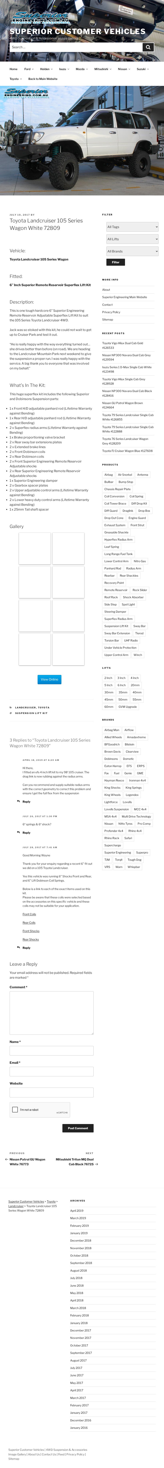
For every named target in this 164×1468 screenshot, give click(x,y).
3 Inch (121, 678)
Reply (26, 801)
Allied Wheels (113, 737)
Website (16, 1083)
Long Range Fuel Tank (118, 554)
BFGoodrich (112, 744)
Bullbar (108, 482)
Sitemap (107, 319)
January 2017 (78, 1412)
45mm (108, 699)
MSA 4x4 (110, 816)
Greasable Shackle (116, 532)
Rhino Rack (111, 838)
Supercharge (112, 845)
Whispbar (134, 867)
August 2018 (78, 1270)
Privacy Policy (111, 312)
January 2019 (79, 1233)
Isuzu (62, 69)
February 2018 (79, 1315)
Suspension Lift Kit (31, 713)
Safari (128, 838)
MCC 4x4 (140, 809)
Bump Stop (126, 482)
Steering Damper (115, 611)
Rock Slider (140, 590)
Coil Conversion (114, 496)
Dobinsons (111, 758)
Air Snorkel (125, 474)
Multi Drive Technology (136, 816)
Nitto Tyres (125, 823)
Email (15, 1063)
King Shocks (112, 787)
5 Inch (108, 685)
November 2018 (80, 1248)
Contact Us (49, 1454)
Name (15, 1042)
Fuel (116, 773)
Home (13, 69)
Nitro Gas (140, 561)
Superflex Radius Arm (118, 618)
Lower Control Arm (116, 561)
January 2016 (79, 1427)
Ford (27, 69)
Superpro (142, 852)
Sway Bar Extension (117, 633)
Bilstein (129, 744)
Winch (138, 655)
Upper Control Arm (116, 655)
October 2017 (79, 1345)
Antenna (142, 474)
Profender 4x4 (113, 831)
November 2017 (80, 1337)
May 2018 (76, 1293)
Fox (106, 773)
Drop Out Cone (113, 518)
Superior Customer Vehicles (78, 31)
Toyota (14, 78)
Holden (44, 69)
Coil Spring (136, 496)
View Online (49, 679)
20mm (135, 685)
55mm (137, 699)
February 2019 (79, 1225)
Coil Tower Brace (115, 503)
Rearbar (109, 575)
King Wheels (112, 794)
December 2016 (80, 1420)
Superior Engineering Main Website (124, 297)
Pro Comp (144, 823)
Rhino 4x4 (135, 831)
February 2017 (79, 1405)
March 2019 (78, 1218)
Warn (118, 867)
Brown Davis (112, 751)
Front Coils (29, 914)
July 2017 (76, 1367)
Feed (61, 1454)
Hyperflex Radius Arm (118, 539)
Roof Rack (111, 597)
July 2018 (76, 1278)
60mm (108, 706)
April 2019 (76, 1210)
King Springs (134, 787)
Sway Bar (139, 626)
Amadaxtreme (136, 737)
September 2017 (81, 1352)
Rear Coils (29, 922)
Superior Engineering (117, 852)
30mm (108, 692)
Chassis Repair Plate (117, 489)
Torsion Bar (111, 640)
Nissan (122, 69)
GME (140, 773)
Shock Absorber (133, 597)
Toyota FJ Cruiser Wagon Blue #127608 (127, 450)
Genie (128, 773)
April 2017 (76, 1390)
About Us (34, 1454)
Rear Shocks (31, 939)
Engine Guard (137, 518)
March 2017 (78, 1398)
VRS (107, 867)
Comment (18, 987)
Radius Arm (133, 568)
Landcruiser (25, 707)
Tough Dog (134, 859)
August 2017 (78, 1360)
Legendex (132, 794)
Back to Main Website (42, 78)
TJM (107, 859)
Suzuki (141, 69)
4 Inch (135, 678)
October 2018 (79, 1255)
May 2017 (76, 1383)
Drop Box (144, 510)
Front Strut (137, 525)
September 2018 (81, 1263)
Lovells (127, 802)
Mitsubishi (101, 69)
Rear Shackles (129, 575)
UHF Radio (131, 640)
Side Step (110, 604)
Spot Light (128, 604)
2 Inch (108, 678)
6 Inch (122, 685)
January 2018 (79, 1323)
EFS (129, 766)
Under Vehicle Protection (120, 647)
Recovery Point (114, 582)
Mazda (80, 69)
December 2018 (80, 1240)
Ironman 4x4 (137, 780)
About (106, 289)
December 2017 (80, 1330)
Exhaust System (114, 525)
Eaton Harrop (112, 766)
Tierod (139, 633)
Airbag (108, 474)
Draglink (128, 510)
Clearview (132, 751)
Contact (107, 304)
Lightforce (111, 802)
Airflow (129, 730)
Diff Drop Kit (139, 503)
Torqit (118, 859)
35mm (123, 692)
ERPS (141, 766)
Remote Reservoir (115, 590)
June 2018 (77, 1285)
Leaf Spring (111, 546)
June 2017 (76, 1375)
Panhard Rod (112, 568)
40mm (137, 692)
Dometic (128, 758)
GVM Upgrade (128, 706)
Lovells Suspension (116, 809)
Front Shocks (31, 931)
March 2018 (78, 1308)
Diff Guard (110, 510)
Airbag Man (111, 730)
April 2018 (76, 1300)
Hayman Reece (114, 780)
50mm (122, 699)
